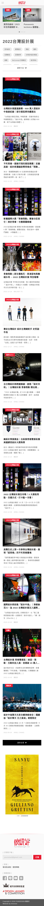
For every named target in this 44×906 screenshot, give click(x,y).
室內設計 (7, 49)
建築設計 (18, 49)
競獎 (6, 60)
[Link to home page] (22, 843)
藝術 (35, 49)
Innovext (14, 904)
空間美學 (18, 55)
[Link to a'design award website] (13, 892)
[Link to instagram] (21, 878)
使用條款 (16, 867)
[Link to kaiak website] (13, 885)
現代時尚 (33, 60)
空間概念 (7, 55)
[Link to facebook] (5, 878)
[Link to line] (10, 878)
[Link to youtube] (16, 878)
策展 (27, 49)
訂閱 (37, 857)
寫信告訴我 (7, 867)
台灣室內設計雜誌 (31, 55)
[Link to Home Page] (22, 2)
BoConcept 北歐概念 (19, 60)
